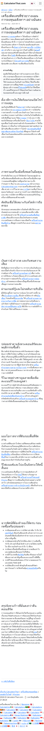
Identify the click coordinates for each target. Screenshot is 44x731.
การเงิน (26, 61)
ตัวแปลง (16, 694)
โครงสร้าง (19, 61)
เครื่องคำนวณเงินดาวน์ (22, 273)
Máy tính (27, 720)
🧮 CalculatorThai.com (13, 3)
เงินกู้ (20, 474)
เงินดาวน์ (17, 47)
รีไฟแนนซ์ (22, 87)
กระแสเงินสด (28, 84)
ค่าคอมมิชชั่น (32, 568)
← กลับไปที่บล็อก (8, 681)
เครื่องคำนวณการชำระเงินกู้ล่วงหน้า (15, 485)
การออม (23, 118)
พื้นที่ (3, 457)
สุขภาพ (21, 107)
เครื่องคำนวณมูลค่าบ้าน (28, 398)
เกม (35, 632)
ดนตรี (38, 50)
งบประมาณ (24, 184)
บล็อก (10, 10)
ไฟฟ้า (13, 55)
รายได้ (36, 47)
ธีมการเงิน (30, 120)
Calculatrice (5, 715)
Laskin (16, 720)
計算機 (36, 723)
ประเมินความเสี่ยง (11, 295)
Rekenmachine (10, 723)
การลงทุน (11, 36)
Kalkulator (37, 715)
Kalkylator (4, 720)
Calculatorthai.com (9, 186)
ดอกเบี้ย (30, 47)
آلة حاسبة (25, 723)
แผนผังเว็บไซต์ (5, 694)
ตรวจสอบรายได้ (19, 110)
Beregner (26, 704)
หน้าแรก (4, 10)
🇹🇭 (32, 3)
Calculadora (20, 707)
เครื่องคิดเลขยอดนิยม (29, 691)
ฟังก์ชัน (21, 554)
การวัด (26, 189)
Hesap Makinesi (21, 715)
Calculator (10, 710)
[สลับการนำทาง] (40, 3)
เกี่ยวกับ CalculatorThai (9, 691)
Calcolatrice (5, 707)
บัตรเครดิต (19, 298)
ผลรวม (38, 223)
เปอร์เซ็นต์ (9, 533)
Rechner (38, 720)
